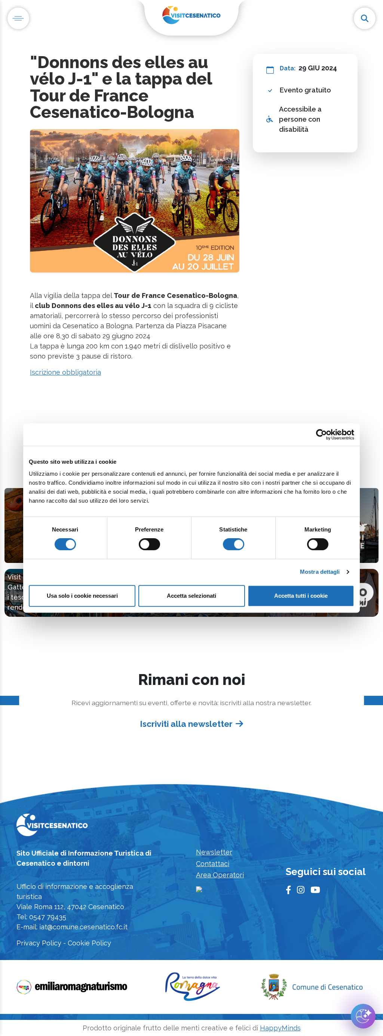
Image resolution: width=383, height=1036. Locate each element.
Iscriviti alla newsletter (186, 723)
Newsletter (214, 852)
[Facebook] (288, 890)
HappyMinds (280, 1028)
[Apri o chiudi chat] (363, 1016)
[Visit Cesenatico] (52, 827)
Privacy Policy (38, 943)
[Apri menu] (18, 18)
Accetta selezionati (191, 595)
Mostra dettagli (320, 572)
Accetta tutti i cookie (301, 595)
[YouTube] (315, 890)
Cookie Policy (89, 943)
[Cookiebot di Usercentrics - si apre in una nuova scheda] (321, 434)
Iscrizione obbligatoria (65, 372)
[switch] (149, 544)
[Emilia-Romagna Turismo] (72, 989)
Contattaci (212, 864)
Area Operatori (220, 875)
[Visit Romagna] (192, 989)
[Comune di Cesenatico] (311, 989)
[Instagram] (300, 890)
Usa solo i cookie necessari (82, 595)
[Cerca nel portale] (365, 18)
